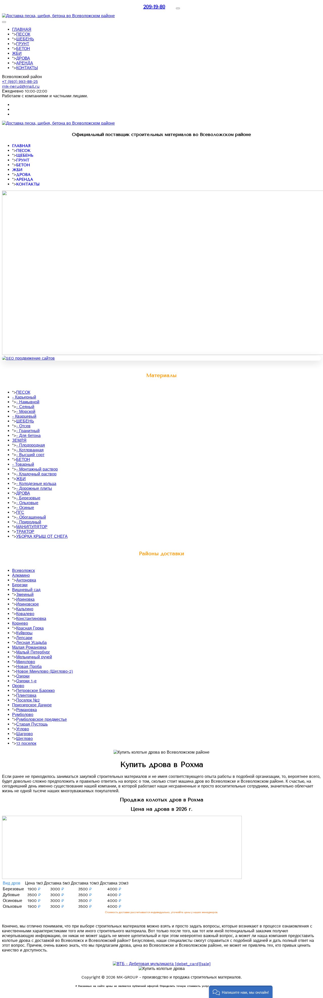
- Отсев (23, 426)
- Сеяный (25, 406)
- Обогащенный (31, 517)
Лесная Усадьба (31, 642)
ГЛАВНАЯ (21, 29)
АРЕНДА (24, 63)
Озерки (23, 676)
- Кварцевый (24, 416)
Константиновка (31, 618)
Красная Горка (30, 628)
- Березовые (28, 498)
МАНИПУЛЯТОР (31, 526)
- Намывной (27, 402)
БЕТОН (23, 48)
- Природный (28, 522)
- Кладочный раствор (36, 474)
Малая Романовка (29, 647)
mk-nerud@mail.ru (21, 86)
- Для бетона (28, 435)
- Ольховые (27, 502)
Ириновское (27, 604)
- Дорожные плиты (34, 488)
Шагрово (24, 733)
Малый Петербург (33, 652)
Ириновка (25, 599)
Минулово (25, 661)
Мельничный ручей (34, 657)
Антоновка (26, 580)
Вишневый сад (26, 589)
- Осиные (25, 507)
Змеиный (25, 594)
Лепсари (24, 637)
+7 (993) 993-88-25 (20, 81)
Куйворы (24, 633)
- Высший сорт (30, 454)
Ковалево (25, 613)
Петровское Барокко (35, 690)
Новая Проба (29, 666)
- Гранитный (28, 430)
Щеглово (24, 738)
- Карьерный (24, 397)
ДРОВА (23, 58)
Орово (18, 685)
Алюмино (21, 575)
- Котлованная (30, 450)
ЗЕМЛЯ (19, 440)
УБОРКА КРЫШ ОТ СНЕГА (42, 536)
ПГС (20, 512)
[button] (241, 992)
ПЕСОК (23, 34)
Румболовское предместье (41, 719)
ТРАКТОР (25, 531)
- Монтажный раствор (37, 469)
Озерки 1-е (26, 681)
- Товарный (23, 464)
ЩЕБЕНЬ (25, 39)
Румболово (22, 714)
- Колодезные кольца (36, 483)
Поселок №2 (28, 700)
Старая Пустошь (32, 724)
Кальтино (24, 609)
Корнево (20, 623)
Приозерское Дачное (32, 705)
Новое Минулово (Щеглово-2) (44, 671)
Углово (22, 729)
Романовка (26, 709)
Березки (20, 585)
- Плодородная (30, 445)
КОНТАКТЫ (27, 67)
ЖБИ (17, 53)
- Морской (25, 411)
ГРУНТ (22, 43)
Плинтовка (26, 695)
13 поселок (26, 743)
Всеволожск (23, 570)
